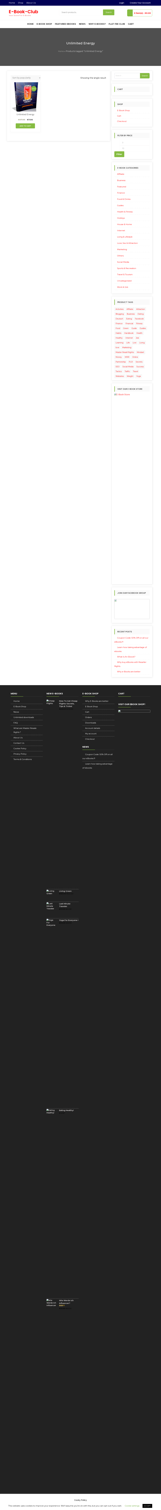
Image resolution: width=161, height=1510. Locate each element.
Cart (131, 24)
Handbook (128, 333)
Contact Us (18, 743)
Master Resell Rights (125, 352)
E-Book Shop (44, 24)
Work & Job (122, 287)
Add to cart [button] (25, 126)
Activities (120, 309)
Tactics (119, 371)
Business (121, 180)
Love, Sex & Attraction (127, 243)
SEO (117, 366)
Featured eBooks (65, 24)
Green (126, 328)
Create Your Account (140, 2)
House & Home (124, 224)
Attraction (140, 309)
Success (140, 366)
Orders (88, 717)
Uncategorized (124, 281)
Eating (129, 319)
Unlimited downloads (23, 717)
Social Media (123, 262)
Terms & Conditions (22, 759)
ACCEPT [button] (147, 1506)
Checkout (122, 121)
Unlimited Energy (25, 114)
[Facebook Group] (132, 609)
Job (137, 338)
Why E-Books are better (96, 701)
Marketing (122, 249)
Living (142, 343)
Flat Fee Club (117, 24)
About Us (31, 3)
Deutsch (119, 319)
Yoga (138, 376)
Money (119, 357)
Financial (129, 323)
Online (135, 357)
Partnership (121, 362)
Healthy (119, 338)
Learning (119, 343)
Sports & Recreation (126, 268)
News (82, 24)
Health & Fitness (125, 212)
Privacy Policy (19, 754)
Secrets (139, 362)
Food (118, 328)
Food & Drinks (123, 199)
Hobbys (121, 218)
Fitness (139, 323)
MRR (127, 357)
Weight (130, 376)
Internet (121, 230)
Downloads (90, 723)
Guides (120, 205)
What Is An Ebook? (126, 657)
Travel (135, 371)
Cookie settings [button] (132, 1506)
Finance (121, 193)
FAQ (15, 723)
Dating (141, 314)
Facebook (139, 319)
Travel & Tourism (125, 274)
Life (128, 343)
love (117, 347)
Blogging (120, 314)
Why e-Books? (97, 24)
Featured (121, 186)
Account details (92, 728)
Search (109, 12)
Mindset (140, 352)
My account (90, 733)
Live (134, 343)
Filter (119, 154)
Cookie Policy (19, 748)
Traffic (127, 371)
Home (12, 3)
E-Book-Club (23, 11)
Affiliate (120, 174)
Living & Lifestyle (124, 237)
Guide (134, 328)
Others (120, 256)
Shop (20, 3)
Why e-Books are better (128, 671)
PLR (131, 362)
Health (139, 333)
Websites (120, 376)
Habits (118, 333)
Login (121, 2)
